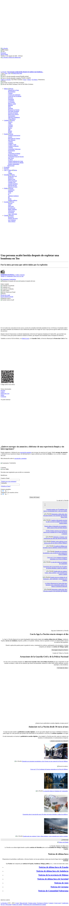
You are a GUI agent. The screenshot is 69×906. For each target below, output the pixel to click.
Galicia (10, 152)
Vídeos (29, 79)
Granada (10, 126)
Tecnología (11, 212)
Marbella (10, 105)
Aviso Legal (57, 903)
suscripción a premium (20, 458)
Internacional (10, 165)
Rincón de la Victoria (13, 110)
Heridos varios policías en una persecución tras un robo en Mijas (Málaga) (55, 542)
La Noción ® (4, 903)
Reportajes (11, 217)
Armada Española (13, 183)
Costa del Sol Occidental (14, 96)
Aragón (10, 137)
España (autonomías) (13, 164)
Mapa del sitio (23, 903)
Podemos (10, 191)
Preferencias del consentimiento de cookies (34, 904)
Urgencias (3, 396)
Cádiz (9, 123)
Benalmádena (11, 91)
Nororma (10, 108)
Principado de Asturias (14, 138)
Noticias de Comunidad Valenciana (53, 891)
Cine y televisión (12, 214)
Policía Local (11, 179)
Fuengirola (11, 99)
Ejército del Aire (12, 185)
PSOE (9, 199)
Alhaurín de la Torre (13, 90)
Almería (10, 122)
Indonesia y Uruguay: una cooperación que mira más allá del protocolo (55, 537)
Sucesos (10, 203)
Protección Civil (12, 176)
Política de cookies (17, 904)
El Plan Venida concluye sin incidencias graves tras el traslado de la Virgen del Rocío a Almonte (55, 532)
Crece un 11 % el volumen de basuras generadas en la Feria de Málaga (57, 558)
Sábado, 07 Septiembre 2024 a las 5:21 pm (12, 276)
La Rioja (10, 159)
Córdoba (10, 125)
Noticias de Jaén (61, 883)
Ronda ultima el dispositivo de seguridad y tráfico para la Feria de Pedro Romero (56, 526)
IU (9, 194)
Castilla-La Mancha (13, 146)
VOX (9, 193)
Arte (9, 171)
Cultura (10, 173)
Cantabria (10, 143)
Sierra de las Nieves (13, 114)
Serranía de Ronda (13, 113)
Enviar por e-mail (5, 295)
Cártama (10, 93)
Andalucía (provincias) (14, 135)
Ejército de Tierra (12, 186)
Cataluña (10, 147)
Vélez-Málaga (12, 119)
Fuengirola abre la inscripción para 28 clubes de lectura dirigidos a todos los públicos (55, 567)
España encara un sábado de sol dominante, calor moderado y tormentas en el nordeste (55, 579)
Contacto (51, 903)
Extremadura (11, 150)
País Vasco (11, 158)
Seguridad (7, 174)
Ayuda (17, 903)
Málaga (6, 88)
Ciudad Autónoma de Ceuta (15, 161)
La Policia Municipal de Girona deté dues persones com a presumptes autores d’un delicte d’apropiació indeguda (56, 585)
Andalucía (7, 120)
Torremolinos (11, 116)
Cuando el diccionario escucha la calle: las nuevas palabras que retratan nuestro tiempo (56, 521)
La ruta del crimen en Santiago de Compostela (55, 791)
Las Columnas (12, 220)
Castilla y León (12, 144)
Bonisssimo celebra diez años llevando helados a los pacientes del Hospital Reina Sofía (55, 515)
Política (6, 188)
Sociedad (6, 202)
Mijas (9, 106)
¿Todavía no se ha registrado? (8, 481)
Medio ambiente (12, 209)
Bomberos (11, 177)
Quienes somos (32, 903)
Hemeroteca (41, 79)
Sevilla (10, 132)
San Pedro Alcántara (16, 79)
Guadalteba (11, 100)
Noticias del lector (13, 218)
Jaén (9, 129)
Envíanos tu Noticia (42, 903)
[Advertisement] (34, 12)
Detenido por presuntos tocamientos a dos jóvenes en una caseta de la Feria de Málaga (55, 553)
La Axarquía (11, 102)
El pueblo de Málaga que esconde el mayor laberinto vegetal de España (55, 546)
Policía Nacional (12, 180)
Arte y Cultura (8, 170)
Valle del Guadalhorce (14, 117)
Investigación (11, 208)
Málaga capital (12, 103)
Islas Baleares (11, 140)
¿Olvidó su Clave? (6, 486)
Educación (11, 206)
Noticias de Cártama (59, 887)
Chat (2, 73)
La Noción (3, 72)
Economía (6, 167)
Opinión (6, 215)
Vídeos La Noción (6, 79)
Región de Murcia (13, 155)
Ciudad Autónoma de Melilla (15, 162)
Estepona (10, 97)
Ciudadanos (11, 190)
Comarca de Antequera (14, 94)
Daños (2, 395)
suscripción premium (25, 452)
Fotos (24, 79)
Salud (9, 205)
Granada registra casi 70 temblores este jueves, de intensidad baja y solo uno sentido (55, 510)
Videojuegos (11, 211)
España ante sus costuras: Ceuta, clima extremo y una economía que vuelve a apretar (56, 573)
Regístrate (3, 53)
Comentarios (12, 279)
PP (9, 197)
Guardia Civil (11, 182)
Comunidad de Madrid (14, 153)
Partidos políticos (12, 200)
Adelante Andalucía (13, 196)
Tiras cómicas (11, 221)
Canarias (10, 141)
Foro (6, 73)
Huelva (10, 128)
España (6, 134)
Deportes (6, 168)
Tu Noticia (34, 79)
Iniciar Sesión (4, 54)
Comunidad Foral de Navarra (16, 156)
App (9, 73)
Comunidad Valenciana (14, 149)
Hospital (3, 390)
